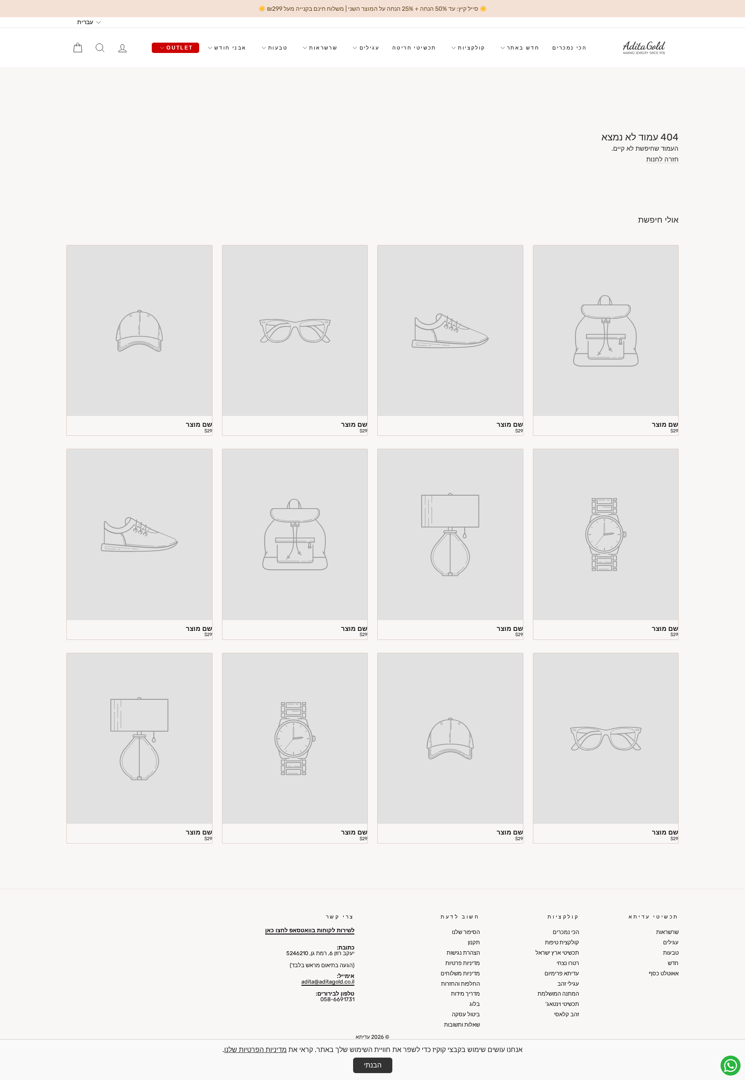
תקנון (474, 942)
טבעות (277, 48)
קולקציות (470, 48)
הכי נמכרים (569, 48)
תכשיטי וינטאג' (562, 1004)
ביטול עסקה (466, 1014)
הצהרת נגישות (463, 953)
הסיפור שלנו (466, 932)
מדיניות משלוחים (460, 973)
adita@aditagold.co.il (327, 981)
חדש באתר (522, 48)
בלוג (475, 1004)
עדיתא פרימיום (562, 973)
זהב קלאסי (566, 1014)
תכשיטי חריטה (414, 48)
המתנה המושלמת (558, 993)
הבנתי (373, 1065)
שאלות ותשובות (462, 1024)
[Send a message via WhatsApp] (730, 1065)
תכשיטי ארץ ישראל (557, 953)
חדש (673, 963)
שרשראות (322, 48)
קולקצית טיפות (562, 942)
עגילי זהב (568, 984)
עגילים (368, 48)
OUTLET (178, 48)
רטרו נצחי (568, 963)
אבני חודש (229, 48)
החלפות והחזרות (460, 984)
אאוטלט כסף (664, 973)
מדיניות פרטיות (462, 963)
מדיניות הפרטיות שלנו (255, 1050)
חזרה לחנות (662, 159)
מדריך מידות (465, 993)
